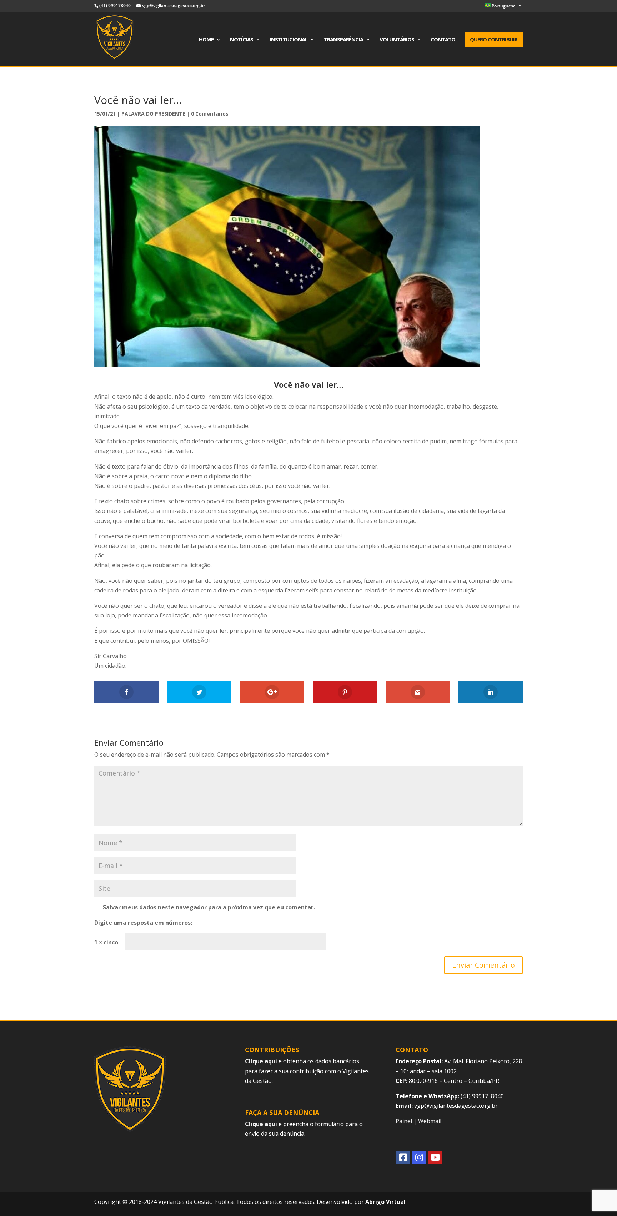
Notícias (241, 40)
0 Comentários (210, 113)
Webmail (429, 1121)
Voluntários (397, 40)
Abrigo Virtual (385, 1202)
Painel (404, 1121)
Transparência (343, 40)
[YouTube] (435, 1157)
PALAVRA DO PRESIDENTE (153, 113)
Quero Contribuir (493, 39)
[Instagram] (419, 1157)
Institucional (288, 40)
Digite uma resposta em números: (143, 923)
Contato (443, 40)
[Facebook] (403, 1157)
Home (206, 40)
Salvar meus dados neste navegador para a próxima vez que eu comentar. (209, 907)
